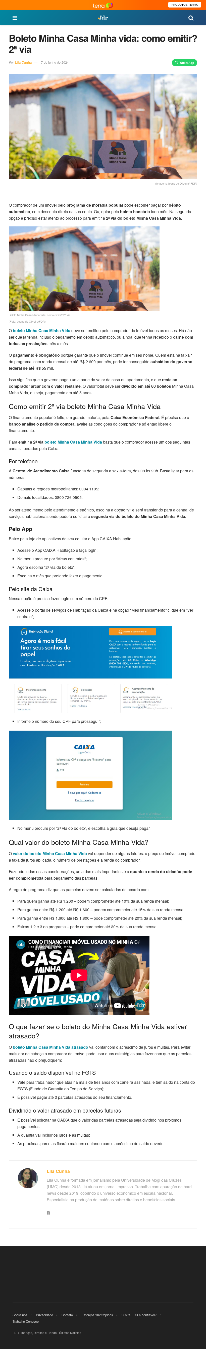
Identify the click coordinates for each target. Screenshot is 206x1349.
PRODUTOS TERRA (185, 4)
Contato (67, 1314)
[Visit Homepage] (103, 18)
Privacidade (44, 1314)
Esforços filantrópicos (97, 1314)
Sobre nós (20, 1314)
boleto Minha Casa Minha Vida (73, 442)
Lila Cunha (23, 62)
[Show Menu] (15, 17)
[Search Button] (190, 17)
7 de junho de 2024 (55, 62)
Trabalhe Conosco (26, 1321)
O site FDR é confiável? (139, 1314)
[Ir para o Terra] (103, 5)
